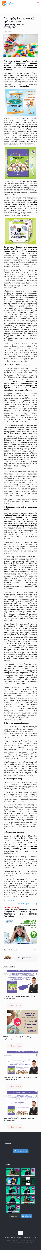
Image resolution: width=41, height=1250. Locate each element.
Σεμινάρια (22, 1240)
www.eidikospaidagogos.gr (27, 904)
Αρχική (9, 1240)
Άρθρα (15, 1240)
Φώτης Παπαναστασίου (16, 1242)
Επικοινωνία (28, 1242)
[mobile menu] (38, 3)
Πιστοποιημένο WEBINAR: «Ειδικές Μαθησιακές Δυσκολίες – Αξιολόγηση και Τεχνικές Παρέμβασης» (20, 912)
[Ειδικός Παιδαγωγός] (8, 3)
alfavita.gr (11, 900)
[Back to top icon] (20, 1233)
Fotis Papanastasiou (24, 958)
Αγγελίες (30, 1240)
